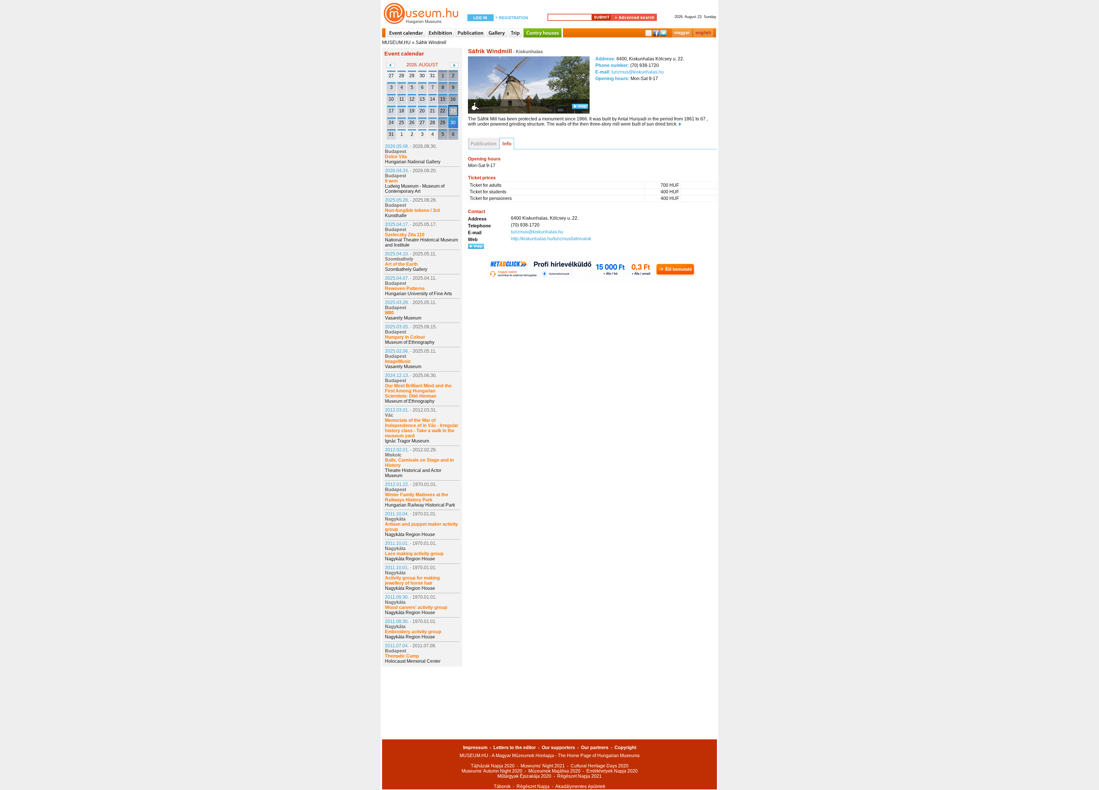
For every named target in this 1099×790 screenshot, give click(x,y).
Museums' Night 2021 (543, 765)
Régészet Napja (533, 786)
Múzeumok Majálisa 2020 (554, 771)
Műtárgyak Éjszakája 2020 (524, 776)
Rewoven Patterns (405, 288)
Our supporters (558, 747)
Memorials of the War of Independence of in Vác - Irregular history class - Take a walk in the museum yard (421, 428)
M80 (389, 312)
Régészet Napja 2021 (579, 776)
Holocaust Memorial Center (412, 661)
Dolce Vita (396, 156)
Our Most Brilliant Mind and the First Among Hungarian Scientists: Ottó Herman (418, 390)
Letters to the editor (514, 747)
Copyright (625, 747)
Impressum (475, 747)
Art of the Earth (401, 264)
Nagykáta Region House (410, 534)
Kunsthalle (396, 215)
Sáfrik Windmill (431, 42)
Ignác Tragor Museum (407, 440)
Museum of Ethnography (409, 342)
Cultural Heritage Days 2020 (599, 765)
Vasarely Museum (403, 317)
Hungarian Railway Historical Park (420, 505)
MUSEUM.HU (396, 42)
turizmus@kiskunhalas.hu (637, 72)
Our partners (594, 747)
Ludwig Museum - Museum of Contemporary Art (414, 189)
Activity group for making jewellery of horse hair (412, 580)
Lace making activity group (414, 553)
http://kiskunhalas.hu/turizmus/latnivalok (551, 238)
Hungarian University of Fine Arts (418, 293)
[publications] (483, 143)
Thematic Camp (402, 656)
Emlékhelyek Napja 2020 (612, 771)
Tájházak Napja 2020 (493, 765)
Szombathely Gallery (406, 269)
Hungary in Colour (405, 337)
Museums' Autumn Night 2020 (492, 771)
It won (391, 180)
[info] (506, 143)
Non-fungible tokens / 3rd (412, 210)
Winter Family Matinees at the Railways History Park (416, 497)
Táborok (502, 786)
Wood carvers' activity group (416, 607)
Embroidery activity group (413, 631)
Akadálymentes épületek (580, 786)
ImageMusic (398, 361)
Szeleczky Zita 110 (404, 234)
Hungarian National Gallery (412, 161)
